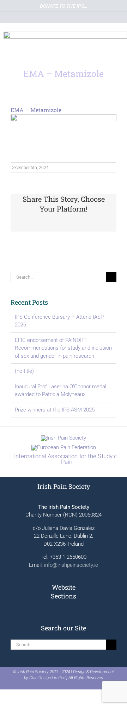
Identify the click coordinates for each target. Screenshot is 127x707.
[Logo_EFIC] (63, 447)
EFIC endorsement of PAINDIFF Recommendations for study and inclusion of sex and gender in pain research (63, 348)
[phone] (87, 17)
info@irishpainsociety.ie (71, 565)
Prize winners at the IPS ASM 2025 (55, 410)
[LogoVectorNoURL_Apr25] (63, 438)
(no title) (24, 371)
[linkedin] (63, 17)
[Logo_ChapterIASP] (63, 456)
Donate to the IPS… (63, 6)
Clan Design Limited (47, 677)
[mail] (75, 17)
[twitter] (39, 17)
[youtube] (51, 17)
